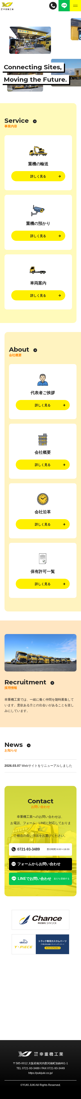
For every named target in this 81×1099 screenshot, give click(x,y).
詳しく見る (38, 176)
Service (16, 120)
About (19, 349)
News (13, 744)
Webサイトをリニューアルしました (47, 765)
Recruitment (25, 682)
